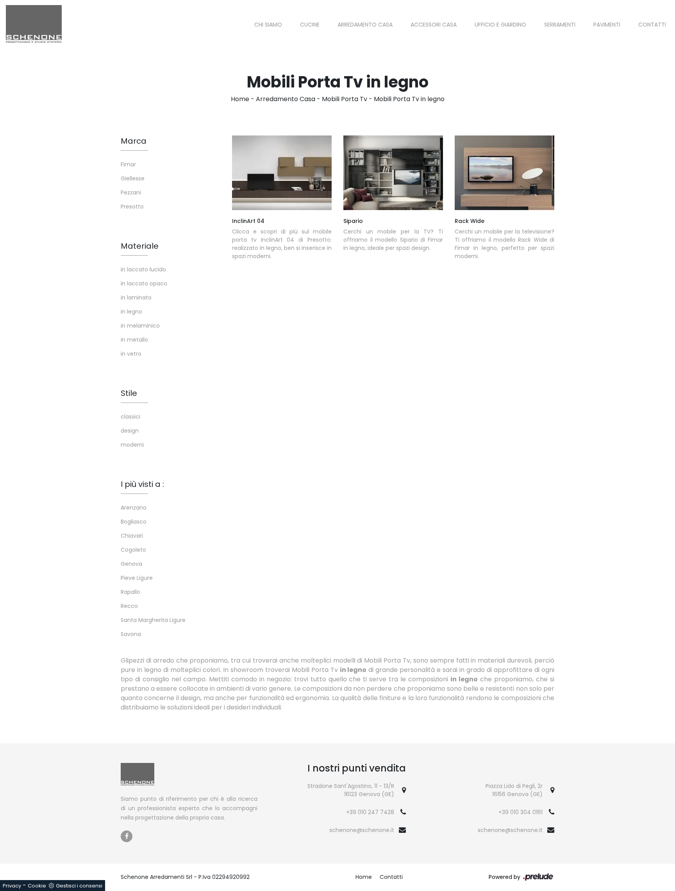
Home (240, 98)
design (130, 431)
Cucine (310, 25)
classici (130, 417)
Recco (129, 606)
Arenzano (133, 507)
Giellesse (133, 178)
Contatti (652, 25)
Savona (131, 634)
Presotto (132, 206)
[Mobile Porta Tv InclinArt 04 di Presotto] (282, 172)
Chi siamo (268, 25)
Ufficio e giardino (500, 25)
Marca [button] (133, 140)
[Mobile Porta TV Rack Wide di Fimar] (504, 172)
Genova (131, 564)
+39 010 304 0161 (520, 812)
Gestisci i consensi (79, 885)
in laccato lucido (143, 269)
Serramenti (559, 25)
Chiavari (132, 536)
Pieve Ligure (137, 578)
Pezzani (131, 192)
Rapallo (130, 592)
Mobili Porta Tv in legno (409, 98)
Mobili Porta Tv (344, 98)
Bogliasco (133, 522)
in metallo (134, 340)
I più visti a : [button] (142, 484)
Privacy (12, 885)
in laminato (136, 297)
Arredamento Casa (365, 25)
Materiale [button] (140, 246)
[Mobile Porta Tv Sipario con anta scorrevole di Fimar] (393, 172)
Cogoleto (133, 550)
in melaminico (140, 326)
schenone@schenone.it (361, 830)
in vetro (131, 354)
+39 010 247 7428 (370, 812)
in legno (131, 311)
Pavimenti (606, 25)
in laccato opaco (144, 283)
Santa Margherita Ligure (153, 620)
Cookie (37, 885)
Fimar (128, 164)
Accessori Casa (434, 25)
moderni (132, 445)
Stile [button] (129, 393)
